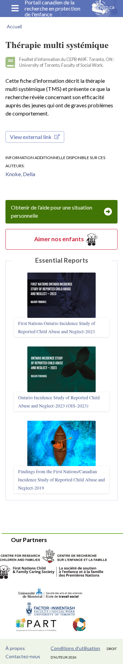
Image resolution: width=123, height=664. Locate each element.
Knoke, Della (20, 174)
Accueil (14, 26)
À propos (15, 648)
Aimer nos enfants (59, 239)
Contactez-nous (22, 656)
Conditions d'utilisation (75, 648)
